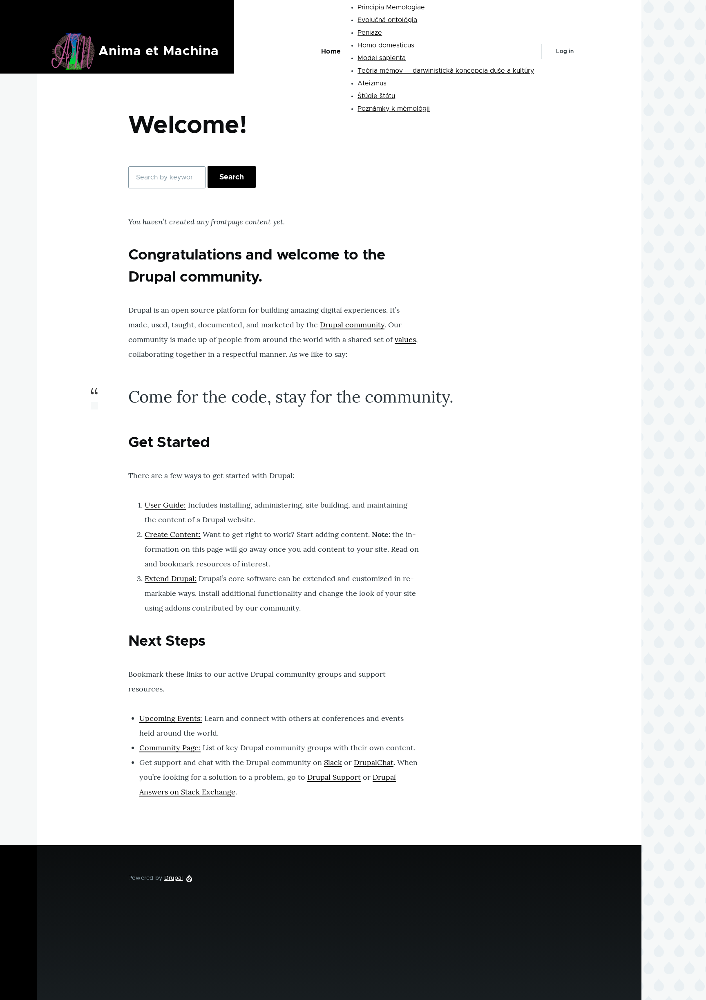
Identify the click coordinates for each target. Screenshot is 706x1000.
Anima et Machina (158, 51)
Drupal (173, 878)
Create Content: (173, 534)
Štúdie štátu (376, 96)
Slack (333, 762)
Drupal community (352, 324)
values (405, 339)
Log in (565, 51)
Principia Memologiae (391, 7)
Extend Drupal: (171, 578)
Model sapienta (381, 58)
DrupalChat (373, 762)
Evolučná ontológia (387, 20)
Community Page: (170, 747)
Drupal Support (334, 777)
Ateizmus (372, 83)
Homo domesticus (385, 45)
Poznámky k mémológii (393, 108)
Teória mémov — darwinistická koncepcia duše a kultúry (445, 70)
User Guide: (165, 505)
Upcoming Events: (170, 718)
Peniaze (369, 32)
